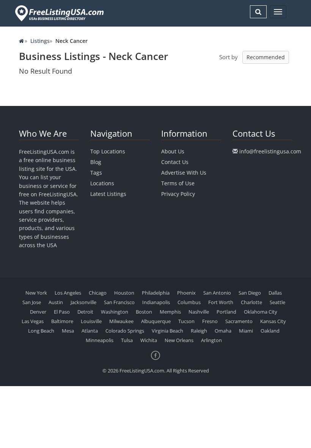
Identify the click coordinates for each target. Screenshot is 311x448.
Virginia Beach (167, 330)
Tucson (186, 321)
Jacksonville (83, 302)
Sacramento (239, 321)
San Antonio (217, 292)
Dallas (275, 292)
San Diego (250, 292)
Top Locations (107, 151)
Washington (114, 311)
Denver (38, 311)
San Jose (31, 302)
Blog (95, 162)
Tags (96, 172)
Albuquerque (156, 321)
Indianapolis (156, 302)
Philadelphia (156, 292)
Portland (226, 311)
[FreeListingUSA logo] (58, 13)
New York (36, 292)
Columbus (189, 302)
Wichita (148, 340)
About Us (172, 151)
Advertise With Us (183, 172)
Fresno (210, 321)
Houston (124, 292)
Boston (144, 311)
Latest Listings (108, 193)
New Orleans (179, 340)
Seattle (277, 302)
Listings (40, 40)
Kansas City (273, 321)
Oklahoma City (260, 311)
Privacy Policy (178, 193)
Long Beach (41, 330)
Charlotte (251, 302)
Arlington (211, 340)
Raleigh (199, 330)
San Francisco (119, 302)
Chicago (98, 292)
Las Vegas (33, 321)
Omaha (223, 330)
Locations (102, 183)
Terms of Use (178, 183)
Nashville (198, 311)
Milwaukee (121, 321)
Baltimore (62, 321)
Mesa (68, 330)
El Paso (62, 311)
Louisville (91, 321)
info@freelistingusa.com (270, 151)
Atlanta (90, 330)
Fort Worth (220, 302)
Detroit (85, 311)
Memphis (170, 311)
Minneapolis (99, 340)
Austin (56, 302)
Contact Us (174, 162)
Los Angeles (68, 292)
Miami (246, 330)
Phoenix (186, 292)
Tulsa (127, 340)
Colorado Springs (124, 330)
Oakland (270, 330)
